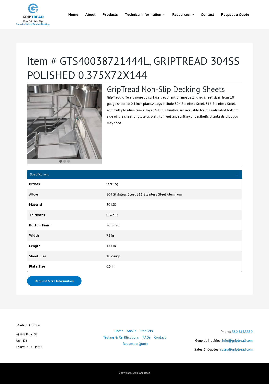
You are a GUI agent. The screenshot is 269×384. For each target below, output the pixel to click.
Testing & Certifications (121, 337)
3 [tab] (68, 161)
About (90, 14)
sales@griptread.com (236, 349)
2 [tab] (64, 161)
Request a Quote (235, 14)
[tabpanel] (64, 121)
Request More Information (54, 281)
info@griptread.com (237, 340)
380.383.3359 (242, 331)
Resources (181, 14)
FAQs (146, 337)
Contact (207, 14)
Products (110, 14)
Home (73, 14)
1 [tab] (60, 161)
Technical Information (143, 14)
